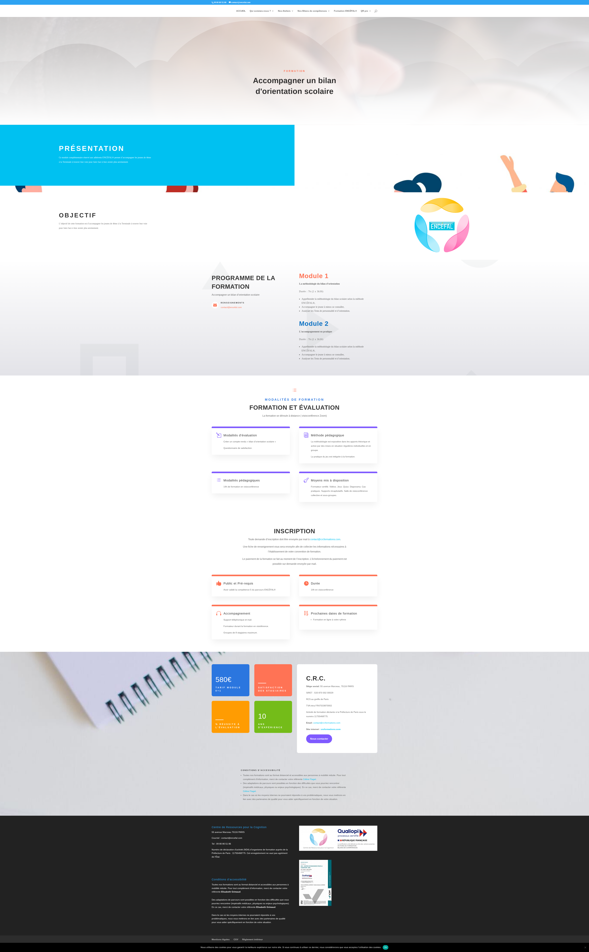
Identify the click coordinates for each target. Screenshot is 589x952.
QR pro (364, 11)
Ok (385, 947)
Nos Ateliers (284, 11)
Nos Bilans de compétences (312, 11)
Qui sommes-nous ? (260, 11)
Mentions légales (221, 939)
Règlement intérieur (252, 939)
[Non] (585, 947)
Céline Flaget (309, 779)
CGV (236, 939)
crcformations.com (330, 729)
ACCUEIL (241, 11)
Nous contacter (319, 738)
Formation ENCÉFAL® (345, 11)
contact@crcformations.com (325, 539)
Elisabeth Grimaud (231, 892)
